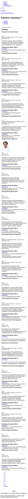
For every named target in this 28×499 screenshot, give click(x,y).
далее (6, 486)
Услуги (5, 1)
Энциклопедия (7, 5)
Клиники (5, 4)
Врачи (5, 3)
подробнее (4, 48)
